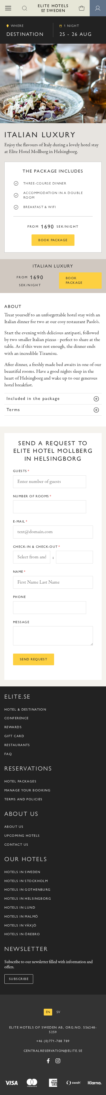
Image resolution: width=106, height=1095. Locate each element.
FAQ (8, 754)
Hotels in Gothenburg (27, 890)
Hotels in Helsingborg (27, 898)
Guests (20, 471)
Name (18, 572)
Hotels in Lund (19, 907)
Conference (16, 718)
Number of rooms (31, 496)
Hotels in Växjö (20, 925)
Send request (33, 659)
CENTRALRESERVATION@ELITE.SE (53, 1051)
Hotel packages (20, 781)
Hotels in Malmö (21, 916)
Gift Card (14, 736)
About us (14, 827)
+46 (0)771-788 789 (53, 1041)
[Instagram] (58, 1061)
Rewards (13, 727)
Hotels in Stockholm (26, 881)
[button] (8, 8)
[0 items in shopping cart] (81, 8)
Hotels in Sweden (22, 872)
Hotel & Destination (25, 709)
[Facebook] (48, 1061)
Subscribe (19, 979)
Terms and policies (23, 799)
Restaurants (17, 745)
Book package (52, 240)
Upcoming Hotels (22, 836)
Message (21, 622)
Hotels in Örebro (22, 934)
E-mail (19, 521)
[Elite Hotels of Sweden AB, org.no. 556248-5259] (53, 9)
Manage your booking (27, 790)
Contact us (16, 844)
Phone (19, 597)
